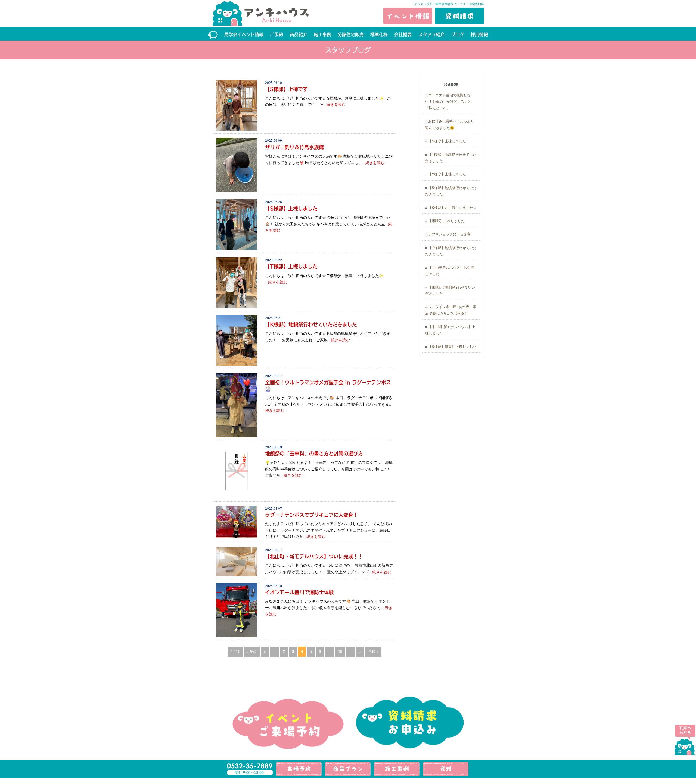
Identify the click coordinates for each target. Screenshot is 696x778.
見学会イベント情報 (243, 34)
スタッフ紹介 (431, 34)
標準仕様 (379, 34)
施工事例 (322, 34)
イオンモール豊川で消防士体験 (299, 592)
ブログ (457, 34)
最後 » (373, 652)
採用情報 (479, 34)
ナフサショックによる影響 (449, 234)
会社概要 (403, 34)
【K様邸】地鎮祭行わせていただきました (311, 324)
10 (340, 652)
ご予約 (276, 34)
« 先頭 (252, 652)
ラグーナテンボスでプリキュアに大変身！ (311, 514)
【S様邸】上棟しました (291, 208)
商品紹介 (298, 34)
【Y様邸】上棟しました (447, 174)
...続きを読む (334, 104)
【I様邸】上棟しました (446, 221)
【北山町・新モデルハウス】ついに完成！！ (314, 556)
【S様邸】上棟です (286, 89)
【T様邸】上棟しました (291, 266)
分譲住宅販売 (351, 34)
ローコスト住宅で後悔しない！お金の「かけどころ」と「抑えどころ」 (448, 101)
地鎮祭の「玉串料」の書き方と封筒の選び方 (314, 453)
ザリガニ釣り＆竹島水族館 (294, 147)
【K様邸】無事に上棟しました (452, 347)
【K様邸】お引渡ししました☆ (452, 208)
